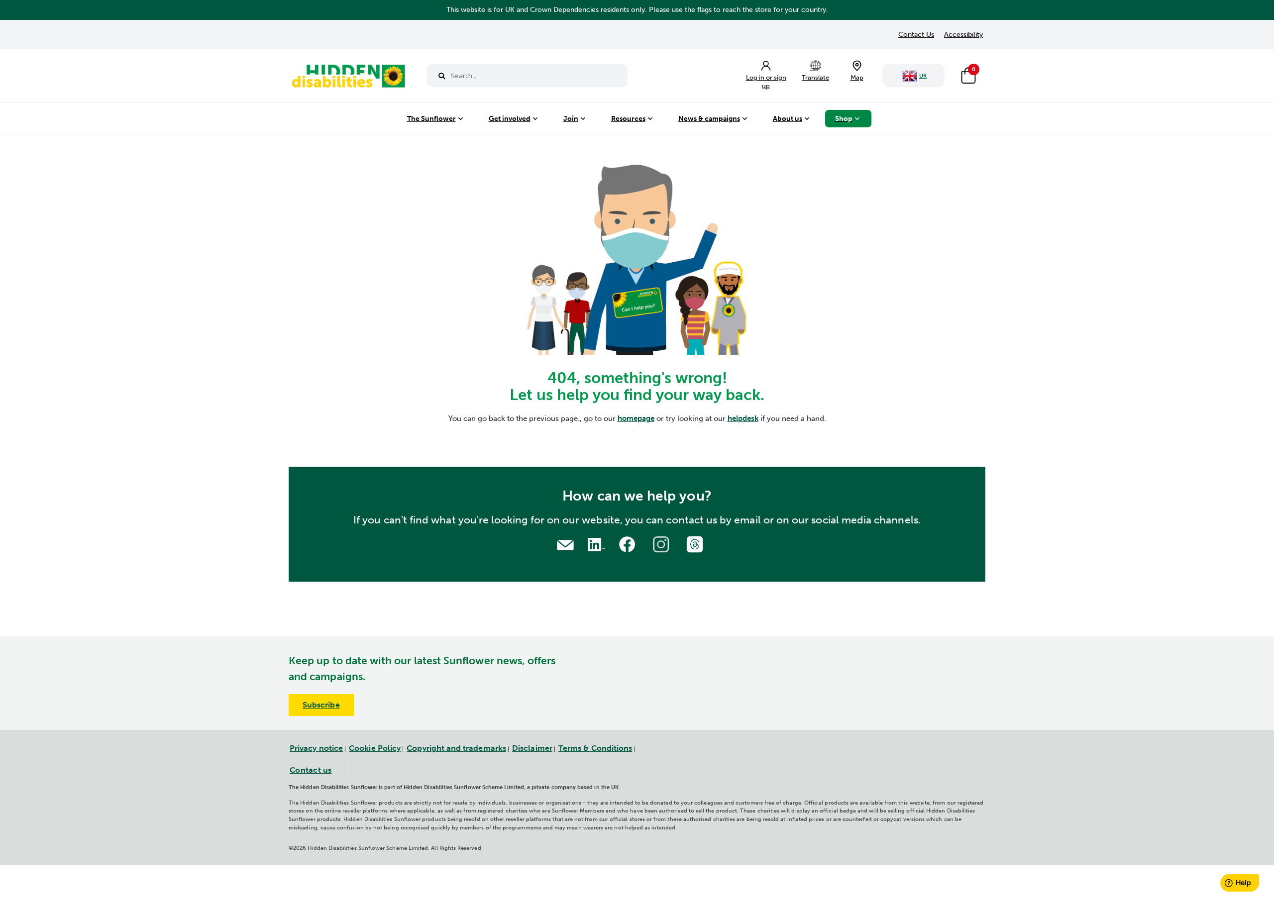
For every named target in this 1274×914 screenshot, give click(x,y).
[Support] (565, 544)
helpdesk (743, 418)
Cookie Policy (375, 748)
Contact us (311, 770)
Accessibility (963, 34)
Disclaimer (532, 748)
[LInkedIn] (595, 543)
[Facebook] (628, 543)
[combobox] (527, 75)
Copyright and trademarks (456, 748)
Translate (815, 77)
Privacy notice (316, 748)
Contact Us (916, 34)
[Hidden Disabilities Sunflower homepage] (348, 78)
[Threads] (696, 543)
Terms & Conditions (595, 748)
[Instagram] (662, 543)
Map (856, 77)
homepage (636, 418)
